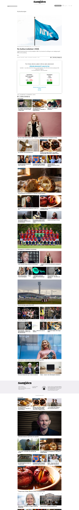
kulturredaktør (22, 94)
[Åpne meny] (70, 5)
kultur (34, 94)
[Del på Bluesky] (58, 57)
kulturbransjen (29, 94)
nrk (18, 94)
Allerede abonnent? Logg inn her (39, 66)
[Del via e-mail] (55, 57)
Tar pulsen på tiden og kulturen (39, 4)
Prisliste (39, 88)
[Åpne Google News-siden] (61, 57)
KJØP (29, 82)
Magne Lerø (34, 387)
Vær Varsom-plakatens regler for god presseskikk (55, 387)
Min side (39, 89)
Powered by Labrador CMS (40, 395)
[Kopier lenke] (56, 57)
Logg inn (65, 5)
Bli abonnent (57, 5)
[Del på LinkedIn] (53, 57)
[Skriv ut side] (59, 57)
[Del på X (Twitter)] (52, 57)
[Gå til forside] (39, 2)
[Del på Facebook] (51, 57)
